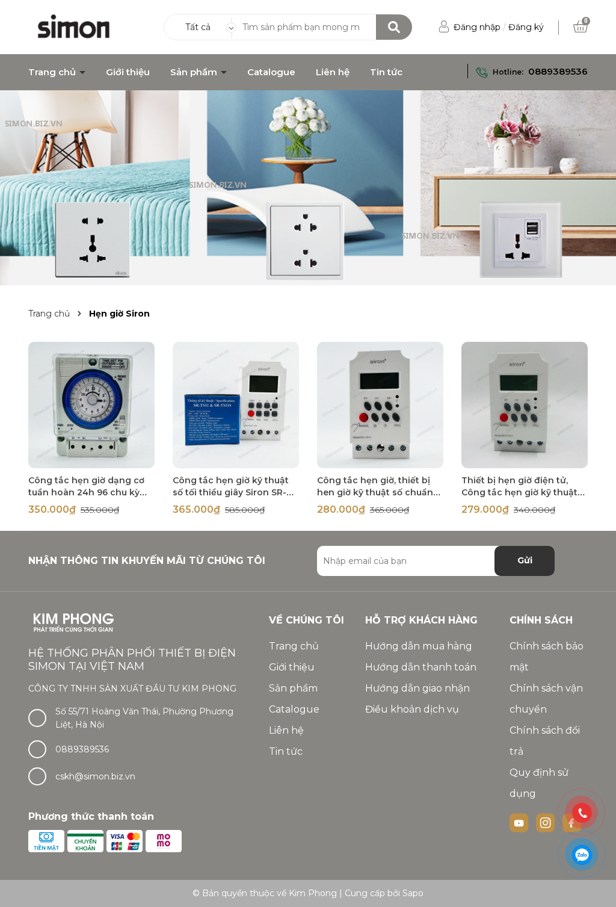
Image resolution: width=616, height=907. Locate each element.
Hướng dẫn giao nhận (417, 688)
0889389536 (558, 71)
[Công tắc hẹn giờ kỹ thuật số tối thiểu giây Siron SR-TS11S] (236, 405)
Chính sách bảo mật (547, 656)
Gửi (524, 560)
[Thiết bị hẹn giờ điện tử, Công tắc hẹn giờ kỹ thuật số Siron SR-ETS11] (524, 405)
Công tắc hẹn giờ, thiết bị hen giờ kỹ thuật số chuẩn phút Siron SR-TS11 (375, 492)
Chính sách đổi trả (545, 741)
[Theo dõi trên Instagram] (547, 821)
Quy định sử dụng (539, 783)
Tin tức (386, 72)
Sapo (413, 893)
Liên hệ (333, 72)
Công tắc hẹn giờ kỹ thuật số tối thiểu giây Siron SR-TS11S (231, 492)
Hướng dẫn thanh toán (420, 667)
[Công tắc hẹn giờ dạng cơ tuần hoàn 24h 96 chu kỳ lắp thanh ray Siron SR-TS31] (91, 405)
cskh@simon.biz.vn (95, 776)
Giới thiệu (128, 72)
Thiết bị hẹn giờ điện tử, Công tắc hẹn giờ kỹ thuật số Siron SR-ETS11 (519, 492)
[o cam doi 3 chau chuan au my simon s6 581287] (308, 187)
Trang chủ (53, 72)
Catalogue (271, 72)
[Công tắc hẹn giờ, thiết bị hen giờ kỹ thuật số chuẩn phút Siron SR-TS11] (380, 405)
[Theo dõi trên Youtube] (520, 821)
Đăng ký (526, 27)
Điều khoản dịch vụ (412, 709)
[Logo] (74, 26)
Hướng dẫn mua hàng (418, 646)
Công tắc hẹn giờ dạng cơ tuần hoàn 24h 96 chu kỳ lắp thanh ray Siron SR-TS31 (89, 492)
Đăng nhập (477, 27)
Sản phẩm (195, 72)
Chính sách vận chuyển (546, 699)
